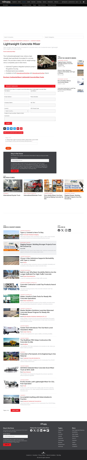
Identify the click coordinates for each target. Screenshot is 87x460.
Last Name (34, 90)
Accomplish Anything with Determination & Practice (36, 398)
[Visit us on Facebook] (59, 230)
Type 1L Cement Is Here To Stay (32, 232)
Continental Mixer (10, 51)
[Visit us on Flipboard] (48, 430)
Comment (6, 115)
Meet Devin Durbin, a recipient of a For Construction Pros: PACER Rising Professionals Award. (37, 404)
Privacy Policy (33, 168)
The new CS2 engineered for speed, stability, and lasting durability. (36, 333)
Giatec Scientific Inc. (28, 300)
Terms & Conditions (50, 455)
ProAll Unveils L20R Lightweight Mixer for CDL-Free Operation (37, 383)
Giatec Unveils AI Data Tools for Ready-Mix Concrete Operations (35, 297)
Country (6, 108)
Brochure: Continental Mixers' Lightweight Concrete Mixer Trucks (23, 77)
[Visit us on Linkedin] (69, 230)
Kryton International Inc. (29, 276)
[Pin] (18, 128)
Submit (8, 123)
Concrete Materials (25, 230)
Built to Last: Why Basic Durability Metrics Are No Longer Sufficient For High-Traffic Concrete (38, 273)
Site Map (59, 455)
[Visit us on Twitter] (62, 230)
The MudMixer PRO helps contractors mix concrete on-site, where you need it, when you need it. (37, 347)
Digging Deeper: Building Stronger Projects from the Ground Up (65, 63)
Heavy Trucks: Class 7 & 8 (30, 193)
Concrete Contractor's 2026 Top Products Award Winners (66, 89)
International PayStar (38, 73)
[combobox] (23, 37)
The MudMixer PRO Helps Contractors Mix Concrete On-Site (35, 341)
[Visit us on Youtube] (44, 430)
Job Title (33, 102)
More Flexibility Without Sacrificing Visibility (64, 81)
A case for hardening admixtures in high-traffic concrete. (33, 278)
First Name (7, 90)
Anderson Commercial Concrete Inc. (32, 401)
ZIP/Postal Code (35, 108)
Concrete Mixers (35, 40)
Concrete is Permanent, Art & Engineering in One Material (38, 355)
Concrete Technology (26, 294)
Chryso (25, 262)
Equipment (6, 193)
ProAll (24, 385)
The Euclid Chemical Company (31, 234)
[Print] (4, 128)
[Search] (80, 2)
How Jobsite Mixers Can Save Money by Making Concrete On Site (53, 197)
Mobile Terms (25, 168)
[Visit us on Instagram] (66, 230)
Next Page (15, 410)
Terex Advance (27, 372)
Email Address (8, 96)
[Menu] (83, 2)
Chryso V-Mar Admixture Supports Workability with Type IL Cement (66, 72)
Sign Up (15, 171)
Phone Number (34, 96)
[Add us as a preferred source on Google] (21, 128)
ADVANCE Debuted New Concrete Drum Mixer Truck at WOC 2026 (37, 369)
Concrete (6, 40)
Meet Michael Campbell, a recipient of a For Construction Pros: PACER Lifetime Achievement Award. (37, 360)
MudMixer (25, 344)
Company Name (8, 102)
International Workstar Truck (33, 195)
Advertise (35, 455)
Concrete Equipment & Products (19, 40)
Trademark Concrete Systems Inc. (31, 358)
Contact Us (28, 455)
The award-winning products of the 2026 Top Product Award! (36, 289)
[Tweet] (14, 128)
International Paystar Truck (11, 195)
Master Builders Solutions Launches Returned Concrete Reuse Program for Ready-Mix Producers (37, 312)
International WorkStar (23, 73)
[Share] (8, 128)
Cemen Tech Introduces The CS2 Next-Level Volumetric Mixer (36, 329)
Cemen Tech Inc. (27, 332)
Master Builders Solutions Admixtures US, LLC (35, 316)
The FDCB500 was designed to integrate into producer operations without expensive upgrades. (36, 374)
